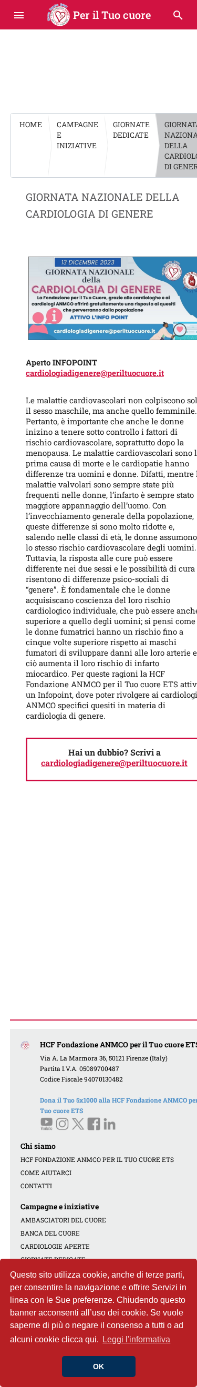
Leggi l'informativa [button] (136, 1339)
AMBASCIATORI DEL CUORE (63, 1220)
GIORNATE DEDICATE (131, 129)
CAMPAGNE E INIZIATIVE (77, 134)
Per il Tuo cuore (98, 15)
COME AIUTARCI (45, 1172)
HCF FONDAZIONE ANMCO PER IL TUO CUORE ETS (97, 1159)
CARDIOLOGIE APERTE (55, 1246)
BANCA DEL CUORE (50, 1233)
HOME (30, 124)
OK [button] (98, 1366)
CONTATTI (36, 1185)
